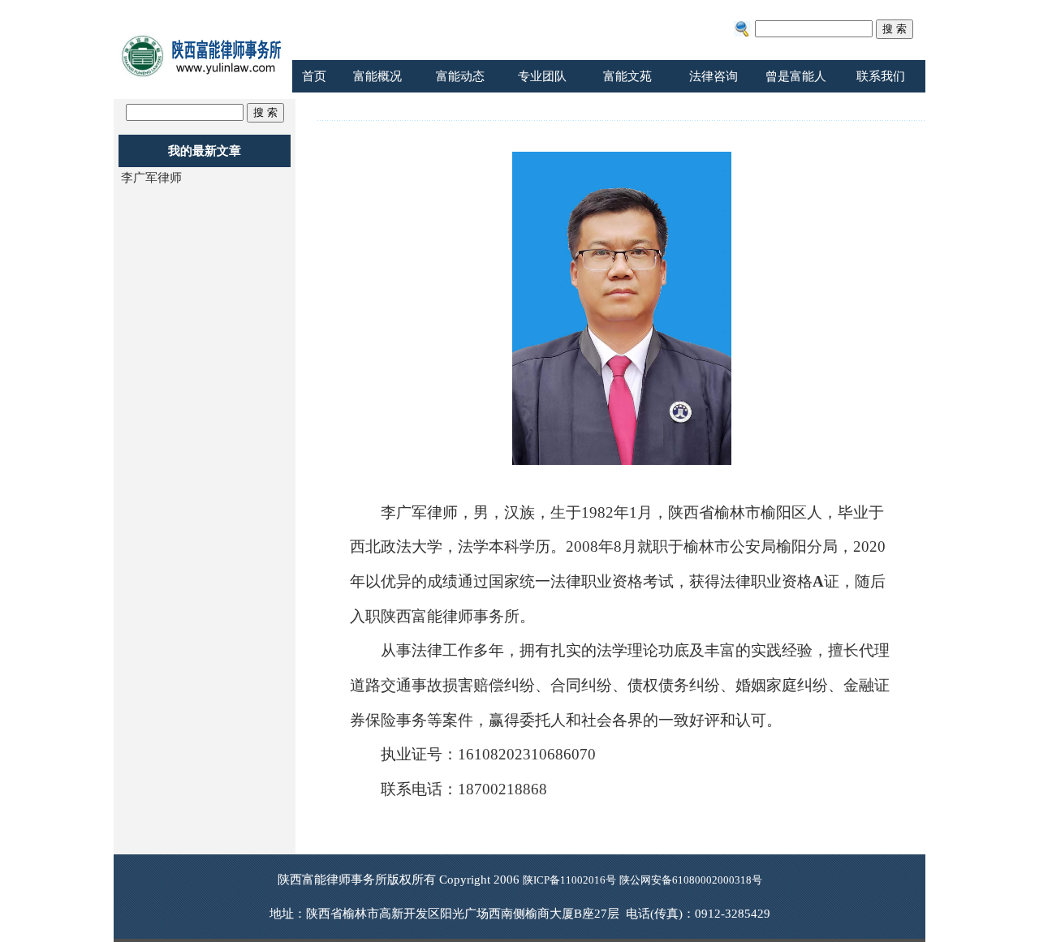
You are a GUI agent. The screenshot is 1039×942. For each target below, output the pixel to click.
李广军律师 (151, 177)
